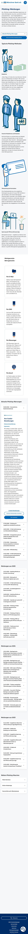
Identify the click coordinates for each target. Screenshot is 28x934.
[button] (14, 408)
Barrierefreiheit (14, 924)
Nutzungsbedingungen (14, 930)
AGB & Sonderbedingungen (14, 922)
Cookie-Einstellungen (14, 510)
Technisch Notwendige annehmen (14, 513)
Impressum (14, 928)
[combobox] (14, 34)
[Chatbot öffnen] (23, 929)
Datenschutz (14, 926)
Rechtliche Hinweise (14, 932)
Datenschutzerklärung (9, 424)
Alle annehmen (14, 517)
